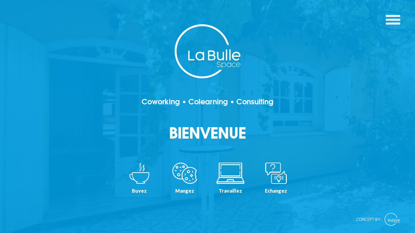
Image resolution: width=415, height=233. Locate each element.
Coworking (161, 101)
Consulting (254, 101)
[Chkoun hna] (207, 116)
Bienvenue (207, 133)
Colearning (208, 101)
